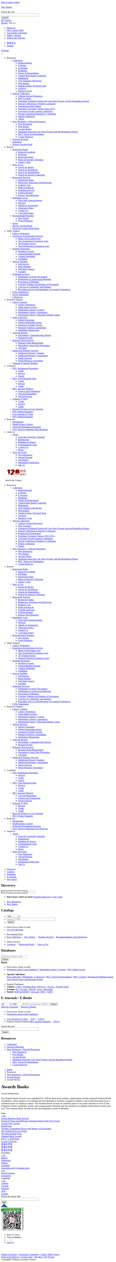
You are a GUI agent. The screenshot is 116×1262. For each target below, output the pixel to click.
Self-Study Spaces (26, 269)
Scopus (24, 989)
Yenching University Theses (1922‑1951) (36, 109)
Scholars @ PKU (20, 399)
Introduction (17, 422)
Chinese (4, 1183)
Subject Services (19, 317)
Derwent (35, 992)
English (10, 46)
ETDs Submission (20, 292)
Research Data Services (23, 340)
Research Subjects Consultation (32, 327)
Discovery (11, 869)
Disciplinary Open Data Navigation (34, 345)
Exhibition (22, 259)
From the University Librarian (31, 437)
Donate (4, 23)
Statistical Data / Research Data (32, 86)
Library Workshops (21, 233)
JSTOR (32, 989)
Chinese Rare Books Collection (32, 76)
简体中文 (11, 43)
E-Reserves (39, 977)
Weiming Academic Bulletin (25, 363)
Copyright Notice (26, 213)
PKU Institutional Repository (25, 368)
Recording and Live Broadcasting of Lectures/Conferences (44, 289)
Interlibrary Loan (20, 198)
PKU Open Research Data (24, 378)
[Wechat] (10, 1240)
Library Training (19, 302)
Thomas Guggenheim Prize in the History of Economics (26, 1128)
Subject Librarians (26, 320)
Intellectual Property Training (31, 353)
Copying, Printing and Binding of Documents (38, 284)
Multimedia (23, 78)
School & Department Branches (26, 427)
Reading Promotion (21, 249)
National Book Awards (11, 1136)
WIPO (50, 992)
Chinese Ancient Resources (30, 96)
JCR (33, 1019)
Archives (22, 88)
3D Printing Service (27, 243)
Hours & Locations (26, 152)
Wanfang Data (29, 987)
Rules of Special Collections (30, 159)
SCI (17, 989)
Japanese (5, 1188)
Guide (21, 371)
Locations (11, 944)
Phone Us (11, 28)
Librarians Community (29, 1254)
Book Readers (24, 266)
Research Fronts (25, 338)
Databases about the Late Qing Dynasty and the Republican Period (48, 131)
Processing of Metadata (28, 282)
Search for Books (26, 167)
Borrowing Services (21, 177)
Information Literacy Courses (31, 310)
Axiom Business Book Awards (15, 1118)
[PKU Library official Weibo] (8, 1240)
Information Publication (28, 462)
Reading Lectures (26, 251)
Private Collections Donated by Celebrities (37, 114)
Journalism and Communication (15, 1168)
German (4, 1186)
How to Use (17, 165)
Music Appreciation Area (29, 238)
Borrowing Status (26, 180)
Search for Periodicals (28, 170)
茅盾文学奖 (6, 1147)
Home (9, 1069)
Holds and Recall (26, 187)
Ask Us (10, 1242)
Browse (21, 373)
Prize (3, 1113)
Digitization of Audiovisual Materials (34, 279)
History (4, 1158)
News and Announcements (30, 200)
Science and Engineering (29, 391)
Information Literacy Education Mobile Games (39, 315)
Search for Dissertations (28, 172)
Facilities (22, 271)
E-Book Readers (25, 193)
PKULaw (41, 987)
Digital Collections (26, 116)
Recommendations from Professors (71, 937)
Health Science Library (22, 424)
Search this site (7, 12)
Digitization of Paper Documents (32, 277)
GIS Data (22, 348)
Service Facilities (20, 261)
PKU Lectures (24, 98)
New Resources (25, 124)
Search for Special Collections (31, 175)
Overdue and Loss (26, 190)
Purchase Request (20, 139)
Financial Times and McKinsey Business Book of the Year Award (30, 1121)
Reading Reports (45, 937)
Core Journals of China (22, 414)
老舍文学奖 (6, 1144)
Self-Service (23, 264)
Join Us (21, 465)
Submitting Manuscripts (28, 330)
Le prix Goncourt (9, 1141)
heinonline (48, 989)
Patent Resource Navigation (30, 361)
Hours (15, 223)
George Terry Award (10, 1123)
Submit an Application (28, 205)
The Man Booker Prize (11, 1133)
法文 (3, 1191)
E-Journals (11, 877)
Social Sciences (25, 396)
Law (3, 1170)
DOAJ (57, 1021)
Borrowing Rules (20, 149)
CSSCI (41, 1019)
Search (5, 18)
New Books (23, 126)
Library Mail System (50, 1254)
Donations (17, 142)
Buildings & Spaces (27, 442)
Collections (17, 60)
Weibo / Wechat (14, 35)
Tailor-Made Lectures (27, 307)
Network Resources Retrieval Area (33, 246)
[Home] (5, 50)
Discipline (5, 1153)
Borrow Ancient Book (22, 144)
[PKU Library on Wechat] (58, 1219)
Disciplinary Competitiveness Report (34, 335)
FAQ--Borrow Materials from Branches (30, 429)
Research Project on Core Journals (27, 409)
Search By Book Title (11, 1196)
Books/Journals (25, 63)
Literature (5, 1165)
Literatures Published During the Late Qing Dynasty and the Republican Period (53, 101)
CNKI (18, 987)
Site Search (12, 879)
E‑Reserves (17, 297)
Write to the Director (16, 38)
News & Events (19, 452)
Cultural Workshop (26, 256)
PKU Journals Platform (22, 389)
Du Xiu (51, 987)
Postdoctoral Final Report (29, 106)
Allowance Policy (26, 208)
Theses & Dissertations (28, 73)
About (15, 434)
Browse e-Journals (9, 1007)
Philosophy (6, 1160)
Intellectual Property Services (25, 350)
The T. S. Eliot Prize (10, 1139)
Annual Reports (25, 457)
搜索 (4, 1202)
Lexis (39, 989)
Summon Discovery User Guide (48, 897)
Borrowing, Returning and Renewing (34, 182)
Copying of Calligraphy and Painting (34, 287)
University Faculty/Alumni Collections (35, 111)
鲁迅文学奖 (6, 1150)
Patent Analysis (25, 358)
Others (21, 119)
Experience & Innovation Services (27, 236)
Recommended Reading (23, 215)
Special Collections (21, 93)
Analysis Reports (20, 333)
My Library (6, 20)
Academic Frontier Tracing (30, 325)
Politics (4, 1163)
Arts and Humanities (27, 394)
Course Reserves (25, 137)
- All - (3, 1116)
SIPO (42, 992)
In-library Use (24, 185)
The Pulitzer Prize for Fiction (14, 1131)
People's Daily (62, 987)
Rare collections (14, 937)
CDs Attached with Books (30, 81)
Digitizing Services (20, 274)
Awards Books (24, 129)
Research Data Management (30, 343)
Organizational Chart (27, 445)
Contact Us (23, 210)
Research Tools (25, 91)
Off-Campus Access (76, 969)
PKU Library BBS (15, 30)
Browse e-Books (28, 1007)
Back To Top (13, 1235)
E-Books (22, 65)
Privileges (22, 154)
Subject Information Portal (30, 322)
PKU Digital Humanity (22, 411)
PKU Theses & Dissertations (31, 134)
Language (5, 1178)
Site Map (38, 1257)
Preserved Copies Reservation (25, 228)
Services (22, 203)
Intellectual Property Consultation (33, 355)
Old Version (6, 7)
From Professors (25, 221)
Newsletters (23, 460)
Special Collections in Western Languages (37, 104)
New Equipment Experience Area (33, 241)
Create (21, 381)
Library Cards (24, 162)
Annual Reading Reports (29, 254)
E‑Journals (23, 68)
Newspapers (23, 83)
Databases (22, 70)
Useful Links (27, 1257)
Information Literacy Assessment (32, 312)
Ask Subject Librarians (17, 33)
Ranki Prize (6, 1126)
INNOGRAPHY (22, 992)
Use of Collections (15, 929)
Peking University (9, 1254)
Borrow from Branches (28, 195)
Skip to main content (10, 2)
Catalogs (11, 872)
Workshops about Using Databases (22, 969)
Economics (6, 1175)
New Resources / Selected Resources (29, 121)
